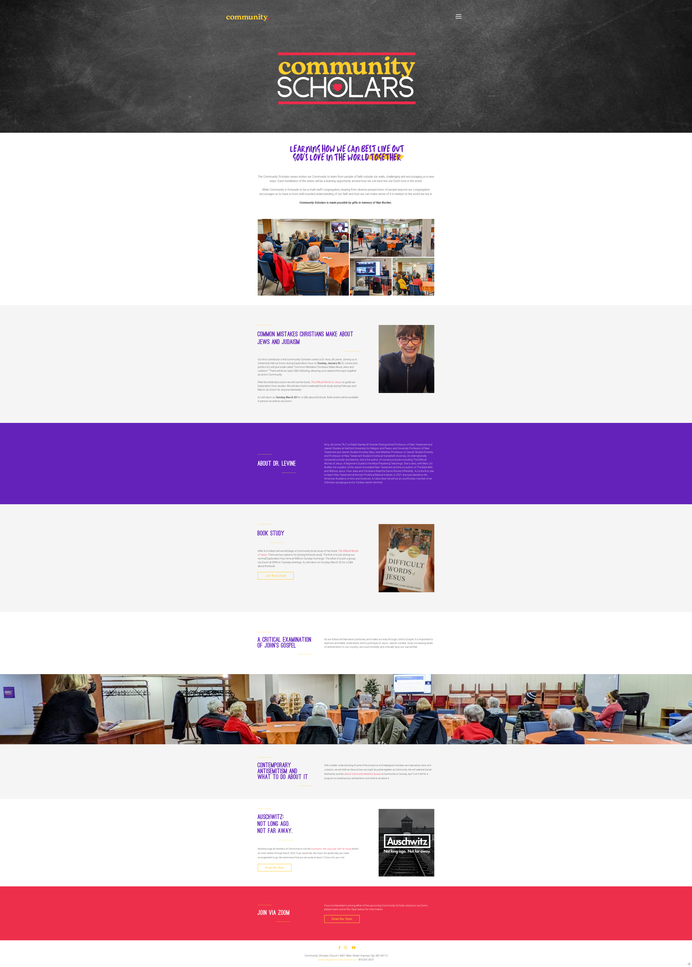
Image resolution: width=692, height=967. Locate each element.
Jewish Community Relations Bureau (362, 774)
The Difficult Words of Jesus (326, 382)
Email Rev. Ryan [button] (274, 867)
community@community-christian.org (337, 959)
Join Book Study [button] (275, 575)
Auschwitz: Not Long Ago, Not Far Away (331, 848)
